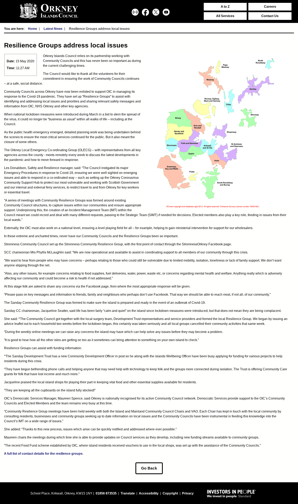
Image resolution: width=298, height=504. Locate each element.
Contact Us (270, 16)
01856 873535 (106, 493)
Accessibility (149, 493)
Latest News (53, 28)
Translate (128, 493)
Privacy (188, 493)
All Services (225, 16)
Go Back (149, 468)
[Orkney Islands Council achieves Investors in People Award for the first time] (231, 494)
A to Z (225, 6)
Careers (270, 6)
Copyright (170, 493)
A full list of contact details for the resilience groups (43, 453)
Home (32, 28)
